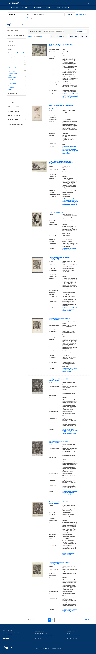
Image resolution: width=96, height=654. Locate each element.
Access (10, 41)
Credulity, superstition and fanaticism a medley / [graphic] (59, 258)
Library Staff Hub (72, 638)
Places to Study (85, 3)
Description (31, 18)
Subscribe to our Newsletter (44, 636)
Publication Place (14, 115)
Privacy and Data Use (73, 636)
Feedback (38, 638)
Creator (11, 102)
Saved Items (41, 3)
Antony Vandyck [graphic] (56, 212)
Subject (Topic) (13, 107)
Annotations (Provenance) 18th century (13, 67)
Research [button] (13, 7)
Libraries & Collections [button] (41, 7)
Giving (69, 633)
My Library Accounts (41, 633)
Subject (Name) (14, 111)
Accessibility (71, 631)
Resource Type (13, 93)
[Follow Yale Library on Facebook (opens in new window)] (4, 638)
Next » (41, 36)
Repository (12, 45)
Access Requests (50, 3)
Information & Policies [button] (61, 7)
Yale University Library (13, 3)
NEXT (87, 620)
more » (10, 89)
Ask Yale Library (66, 3)
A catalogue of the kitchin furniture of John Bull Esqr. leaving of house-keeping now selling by (61, 46)
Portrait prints (11, 63)
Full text (38, 18)
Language (11, 98)
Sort (58, 36)
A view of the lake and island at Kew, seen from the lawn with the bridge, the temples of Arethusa (61, 163)
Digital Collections (15, 24)
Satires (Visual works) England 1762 (12, 73)
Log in (58, 3)
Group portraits (12, 83)
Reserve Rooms (75, 3)
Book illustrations (12, 61)
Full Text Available (15, 124)
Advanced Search (82, 14)
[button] (70, 14)
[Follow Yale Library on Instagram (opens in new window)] (6, 638)
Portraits (10, 81)
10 (73, 36)
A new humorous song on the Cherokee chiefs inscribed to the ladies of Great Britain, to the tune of (61, 107)
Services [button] (25, 7)
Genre (10, 50)
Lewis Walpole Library (67, 93)
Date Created (13, 120)
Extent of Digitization (16, 35)
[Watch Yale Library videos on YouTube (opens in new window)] (8, 638)
